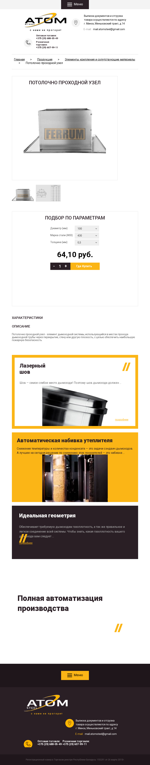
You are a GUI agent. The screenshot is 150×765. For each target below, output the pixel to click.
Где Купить (84, 266)
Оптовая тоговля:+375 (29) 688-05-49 (47, 37)
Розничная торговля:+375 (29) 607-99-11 (47, 45)
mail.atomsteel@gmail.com (109, 29)
